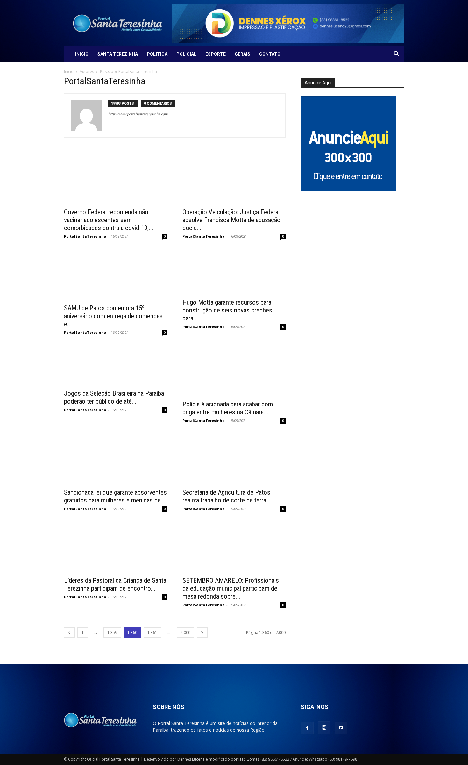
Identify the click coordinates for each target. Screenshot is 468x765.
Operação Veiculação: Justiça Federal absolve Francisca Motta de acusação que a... (231, 220)
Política (157, 54)
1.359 (112, 632)
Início (82, 54)
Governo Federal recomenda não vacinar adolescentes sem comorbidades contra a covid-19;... (108, 220)
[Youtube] (341, 728)
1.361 (152, 632)
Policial (186, 54)
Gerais (242, 54)
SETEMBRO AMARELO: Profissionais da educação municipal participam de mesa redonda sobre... (230, 588)
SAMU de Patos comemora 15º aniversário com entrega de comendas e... (113, 316)
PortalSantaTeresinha (85, 236)
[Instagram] (324, 727)
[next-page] (202, 632)
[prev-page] (69, 632)
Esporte (215, 54)
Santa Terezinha (117, 54)
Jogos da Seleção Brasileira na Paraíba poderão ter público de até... (114, 397)
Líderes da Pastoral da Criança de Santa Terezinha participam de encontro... (115, 584)
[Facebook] (307, 728)
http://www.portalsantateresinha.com (137, 114)
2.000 (185, 632)
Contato (269, 54)
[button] (396, 55)
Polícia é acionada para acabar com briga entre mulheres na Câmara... (227, 408)
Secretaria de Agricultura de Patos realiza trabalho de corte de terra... (226, 496)
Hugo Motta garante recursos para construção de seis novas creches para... (227, 310)
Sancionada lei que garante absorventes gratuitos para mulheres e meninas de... (115, 496)
